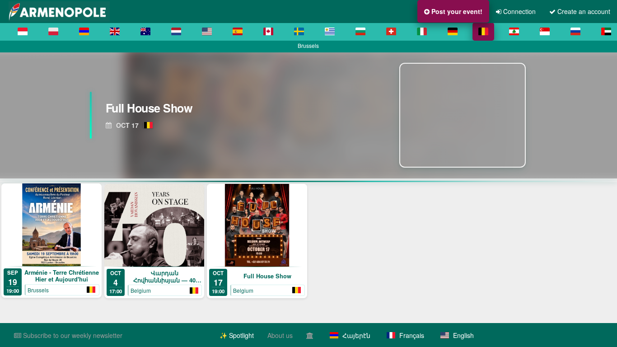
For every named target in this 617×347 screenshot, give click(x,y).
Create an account (583, 11)
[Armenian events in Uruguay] (330, 32)
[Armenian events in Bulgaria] (360, 32)
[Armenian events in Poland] (53, 32)
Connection (518, 11)
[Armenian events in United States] (207, 32)
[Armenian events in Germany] (452, 32)
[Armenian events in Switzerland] (391, 32)
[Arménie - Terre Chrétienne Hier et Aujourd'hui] (51, 224)
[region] (308, 115)
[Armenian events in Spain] (237, 32)
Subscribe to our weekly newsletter (71, 335)
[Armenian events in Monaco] (22, 32)
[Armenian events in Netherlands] (176, 32)
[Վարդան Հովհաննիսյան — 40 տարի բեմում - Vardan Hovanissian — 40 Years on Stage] (154, 225)
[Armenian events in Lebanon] (514, 32)
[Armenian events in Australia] (145, 32)
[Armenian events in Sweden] (299, 32)
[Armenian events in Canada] (268, 32)
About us (280, 335)
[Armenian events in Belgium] (483, 32)
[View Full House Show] (465, 115)
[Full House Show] (257, 225)
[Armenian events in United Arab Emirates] (606, 32)
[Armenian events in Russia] (575, 32)
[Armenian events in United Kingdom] (115, 32)
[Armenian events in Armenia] (84, 32)
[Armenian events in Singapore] (545, 32)
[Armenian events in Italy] (422, 32)
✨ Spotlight (237, 335)
